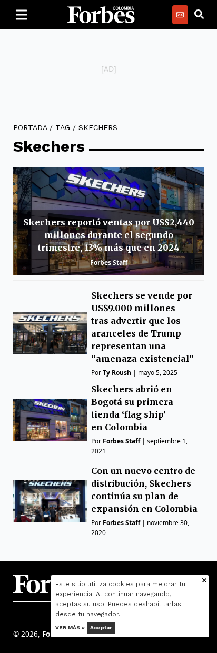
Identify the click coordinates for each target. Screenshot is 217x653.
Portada (30, 127)
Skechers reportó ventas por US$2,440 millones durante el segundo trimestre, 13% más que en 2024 (108, 235)
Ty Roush (117, 372)
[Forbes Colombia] (101, 14)
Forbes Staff (108, 262)
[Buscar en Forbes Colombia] (199, 14)
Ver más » (70, 627)
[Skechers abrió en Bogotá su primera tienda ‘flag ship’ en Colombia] (50, 419)
